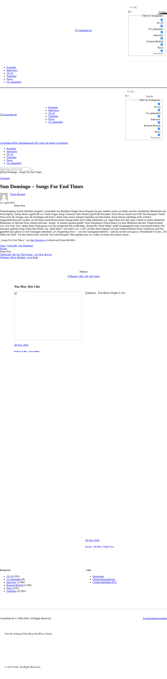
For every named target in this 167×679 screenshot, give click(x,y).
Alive (3, 245)
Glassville (12, 245)
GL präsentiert (14, 579)
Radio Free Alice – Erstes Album (26, 351)
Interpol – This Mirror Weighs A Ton (99, 547)
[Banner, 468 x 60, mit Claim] (83, 276)
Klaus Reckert (17, 194)
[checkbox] (147, 21)
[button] (3, 248)
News (10, 588)
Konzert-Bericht (15, 585)
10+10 (10, 576)
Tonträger (5, 178)
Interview (11, 582)
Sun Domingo (37, 240)
